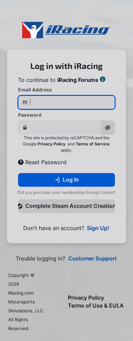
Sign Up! (98, 228)
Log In (71, 179)
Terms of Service (92, 143)
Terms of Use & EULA (96, 305)
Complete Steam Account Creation (70, 205)
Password (30, 115)
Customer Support (92, 258)
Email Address (35, 90)
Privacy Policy (51, 143)
